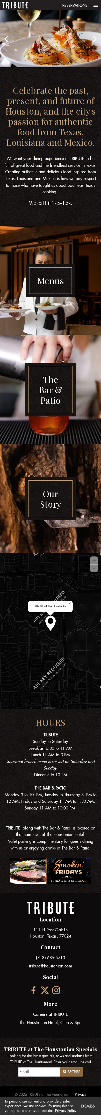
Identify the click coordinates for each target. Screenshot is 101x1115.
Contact (51, 947)
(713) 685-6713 (50, 957)
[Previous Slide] (6, 39)
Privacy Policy (65, 1110)
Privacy (80, 1094)
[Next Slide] (95, 39)
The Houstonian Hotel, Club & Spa (50, 1022)
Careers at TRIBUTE (50, 1014)
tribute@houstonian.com (50, 966)
